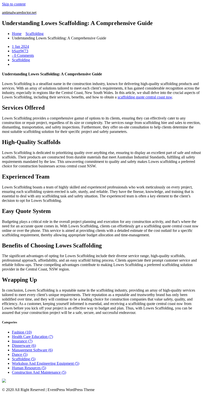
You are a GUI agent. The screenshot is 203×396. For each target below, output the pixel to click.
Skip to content (13, 4)
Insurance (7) (22, 341)
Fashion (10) (22, 332)
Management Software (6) (32, 350)
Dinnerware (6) (24, 345)
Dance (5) (19, 354)
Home (17, 33)
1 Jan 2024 (20, 46)
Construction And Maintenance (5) (39, 372)
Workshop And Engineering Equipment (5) (45, 363)
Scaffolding (34, 33)
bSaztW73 (20, 51)
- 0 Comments (23, 55)
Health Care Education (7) (32, 337)
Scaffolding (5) (23, 359)
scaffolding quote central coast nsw (145, 97)
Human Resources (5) (29, 368)
